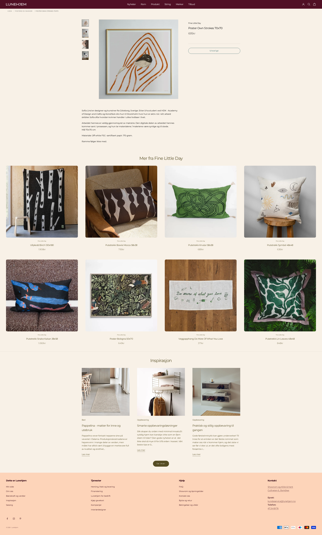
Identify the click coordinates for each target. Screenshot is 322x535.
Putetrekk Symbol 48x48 (280, 245)
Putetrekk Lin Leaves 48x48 (280, 338)
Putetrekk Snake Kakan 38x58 (42, 338)
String (168, 4)
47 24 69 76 (273, 508)
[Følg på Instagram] (14, 518)
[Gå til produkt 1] (85, 23)
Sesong (9, 505)
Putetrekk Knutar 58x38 (200, 245)
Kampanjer (96, 505)
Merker (179, 4)
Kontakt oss (184, 496)
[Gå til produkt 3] (85, 44)
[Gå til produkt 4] (85, 55)
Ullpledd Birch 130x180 (42, 245)
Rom (143, 4)
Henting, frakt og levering (103, 487)
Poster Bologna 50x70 (121, 338)
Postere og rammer (23, 11)
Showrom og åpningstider (191, 491)
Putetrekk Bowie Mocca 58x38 (121, 245)
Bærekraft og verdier (15, 496)
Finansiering (97, 491)
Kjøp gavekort (97, 500)
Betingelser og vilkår (188, 505)
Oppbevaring (143, 420)
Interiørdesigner (98, 509)
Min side (10, 487)
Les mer (86, 454)
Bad (83, 420)
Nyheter (131, 4)
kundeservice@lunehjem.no (282, 501)
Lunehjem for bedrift (100, 496)
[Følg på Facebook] (7, 518)
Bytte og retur (185, 500)
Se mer (161, 463)
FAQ (181, 487)
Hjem (10, 11)
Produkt (155, 4)
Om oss (9, 491)
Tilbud (191, 4)
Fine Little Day (194, 23)
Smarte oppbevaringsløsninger (157, 425)
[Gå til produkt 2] (85, 33)
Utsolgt (214, 50)
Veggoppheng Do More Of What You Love (200, 338)
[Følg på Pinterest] (20, 518)
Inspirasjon (11, 500)
